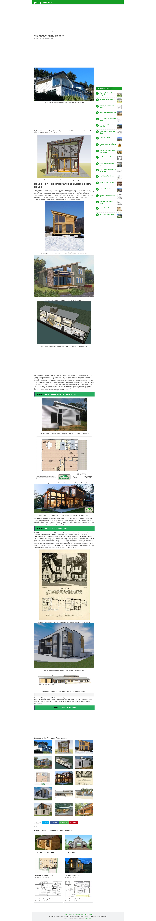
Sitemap (66, 914)
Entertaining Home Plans (107, 99)
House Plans (38, 38)
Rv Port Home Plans (70, 852)
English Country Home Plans (108, 112)
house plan (44, 533)
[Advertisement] (78, 18)
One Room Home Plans (106, 157)
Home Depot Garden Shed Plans (44, 852)
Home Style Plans (105, 138)
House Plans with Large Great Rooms (46, 899)
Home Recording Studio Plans (73, 899)
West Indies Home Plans (107, 214)
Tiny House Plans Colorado (73, 875)
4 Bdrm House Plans (105, 208)
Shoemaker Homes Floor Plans (44, 875)
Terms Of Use (84, 914)
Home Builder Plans (105, 189)
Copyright (77, 914)
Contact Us (71, 914)
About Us (90, 914)
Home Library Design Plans (107, 182)
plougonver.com (43, 2)
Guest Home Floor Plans (107, 176)
